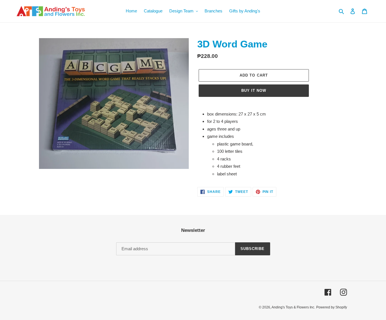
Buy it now (253, 90)
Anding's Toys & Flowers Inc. (293, 307)
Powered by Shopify (331, 307)
